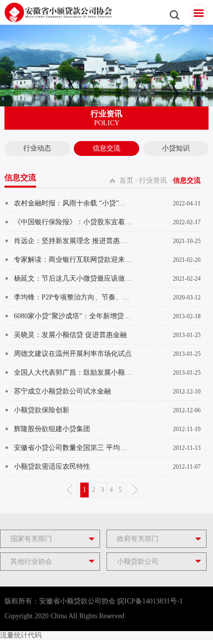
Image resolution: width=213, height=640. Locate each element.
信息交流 (106, 148)
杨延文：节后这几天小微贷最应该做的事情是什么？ (73, 278)
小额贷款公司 (138, 561)
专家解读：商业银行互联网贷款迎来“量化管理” (73, 259)
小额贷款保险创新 (41, 410)
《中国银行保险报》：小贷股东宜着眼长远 (73, 222)
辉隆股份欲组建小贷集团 (52, 429)
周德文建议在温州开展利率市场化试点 (73, 353)
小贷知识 (176, 148)
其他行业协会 (31, 561)
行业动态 (37, 148)
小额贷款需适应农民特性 (52, 466)
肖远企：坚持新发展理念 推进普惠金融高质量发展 (73, 241)
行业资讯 (153, 180)
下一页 (135, 490)
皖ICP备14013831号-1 (150, 601)
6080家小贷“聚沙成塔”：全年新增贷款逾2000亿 (73, 316)
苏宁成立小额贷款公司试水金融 (62, 391)
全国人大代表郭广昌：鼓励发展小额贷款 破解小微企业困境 (73, 372)
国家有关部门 (31, 538)
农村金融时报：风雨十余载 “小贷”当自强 (73, 203)
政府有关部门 (138, 538)
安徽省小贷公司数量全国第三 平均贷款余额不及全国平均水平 (73, 447)
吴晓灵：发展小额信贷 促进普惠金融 (70, 335)
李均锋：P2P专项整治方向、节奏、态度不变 (73, 297)
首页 (126, 180)
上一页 (69, 490)
